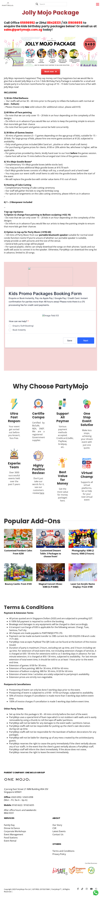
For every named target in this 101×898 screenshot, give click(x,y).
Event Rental (10, 840)
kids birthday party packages (43, 26)
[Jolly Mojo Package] (50, 38)
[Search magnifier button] (37, 4)
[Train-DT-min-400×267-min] (50, 530)
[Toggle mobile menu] (98, 4)
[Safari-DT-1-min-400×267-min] (18, 530)
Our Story (57, 825)
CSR (54, 828)
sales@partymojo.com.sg (23, 30)
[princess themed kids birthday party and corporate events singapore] (50, 564)
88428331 (54, 23)
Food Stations (11, 837)
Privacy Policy (59, 854)
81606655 (75, 23)
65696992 (27, 23)
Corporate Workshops (15, 831)
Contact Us (57, 834)
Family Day (9, 825)
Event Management (13, 834)
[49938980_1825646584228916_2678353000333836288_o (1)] (18, 564)
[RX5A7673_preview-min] (83, 530)
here (42, 493)
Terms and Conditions (63, 851)
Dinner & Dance (12, 828)
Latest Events (59, 831)
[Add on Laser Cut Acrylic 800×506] (83, 564)
